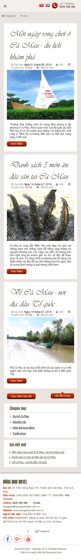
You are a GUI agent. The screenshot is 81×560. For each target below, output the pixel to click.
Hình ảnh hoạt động (23, 427)
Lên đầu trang (62, 395)
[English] (48, 5)
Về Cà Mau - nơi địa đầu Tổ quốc (37, 297)
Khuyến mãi (19, 422)
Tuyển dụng (19, 433)
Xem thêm (17, 143)
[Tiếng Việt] (41, 5)
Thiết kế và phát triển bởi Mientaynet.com (40, 552)
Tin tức (28, 67)
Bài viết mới (18, 445)
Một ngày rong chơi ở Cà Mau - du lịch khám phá (40, 44)
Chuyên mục (18, 408)
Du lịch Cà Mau (21, 416)
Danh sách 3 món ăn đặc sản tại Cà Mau (39, 170)
